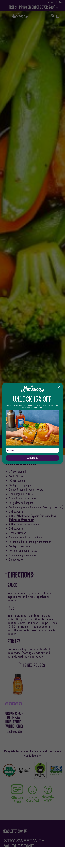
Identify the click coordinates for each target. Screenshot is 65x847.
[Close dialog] (59, 387)
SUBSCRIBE (32, 458)
